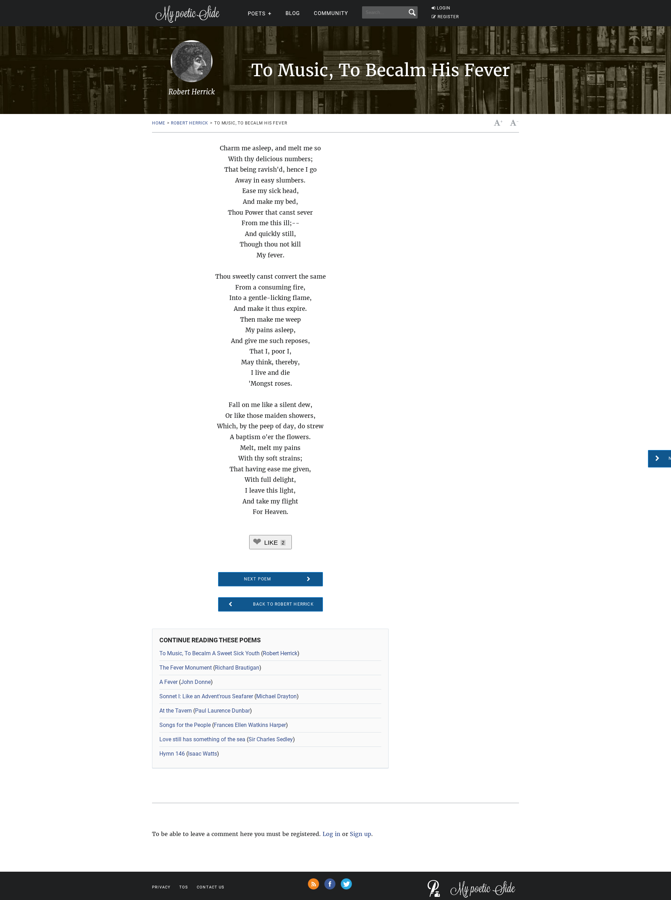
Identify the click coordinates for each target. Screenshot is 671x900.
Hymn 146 (172, 753)
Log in (331, 833)
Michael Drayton (276, 696)
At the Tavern (175, 710)
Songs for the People (185, 725)
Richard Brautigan (237, 667)
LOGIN (443, 8)
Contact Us (210, 887)
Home (158, 123)
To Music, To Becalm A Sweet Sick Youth (209, 653)
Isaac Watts (202, 753)
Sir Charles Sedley (270, 739)
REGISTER (448, 16)
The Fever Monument (185, 667)
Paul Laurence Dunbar (222, 710)
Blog (293, 13)
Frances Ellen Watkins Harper (250, 725)
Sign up (360, 833)
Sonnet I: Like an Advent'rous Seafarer (206, 696)
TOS (183, 887)
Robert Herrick (189, 123)
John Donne (196, 682)
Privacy (161, 887)
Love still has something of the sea (202, 739)
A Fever (168, 682)
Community (331, 13)
